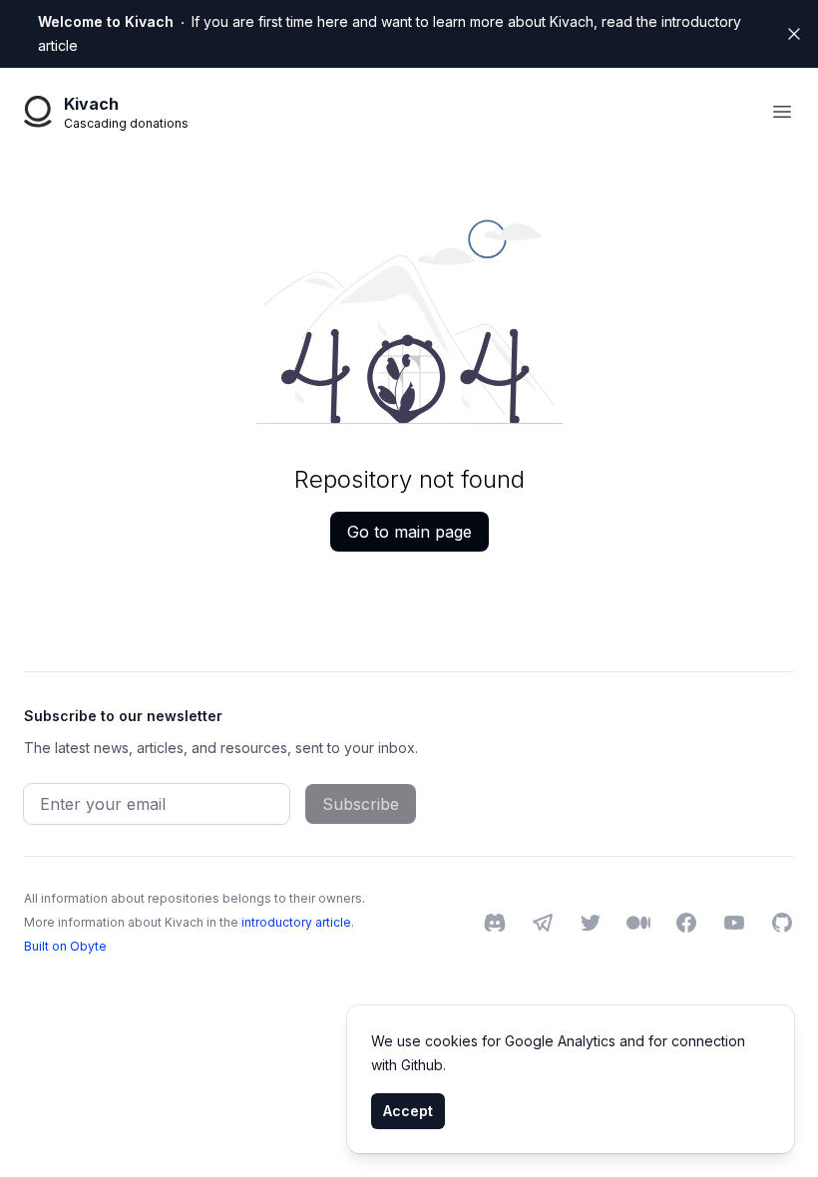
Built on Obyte (65, 946)
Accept (408, 1110)
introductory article (296, 922)
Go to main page (409, 532)
